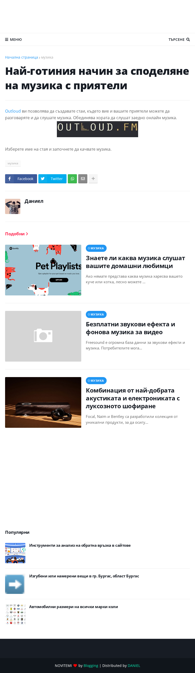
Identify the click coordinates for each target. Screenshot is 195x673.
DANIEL (134, 665)
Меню (16, 39)
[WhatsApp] (72, 178)
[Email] (82, 178)
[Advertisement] (97, 16)
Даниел (34, 201)
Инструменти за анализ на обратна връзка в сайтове (80, 545)
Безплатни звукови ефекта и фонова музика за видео (130, 328)
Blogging (91, 665)
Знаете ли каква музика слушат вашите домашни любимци (135, 262)
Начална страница (21, 57)
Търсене (177, 39)
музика (47, 57)
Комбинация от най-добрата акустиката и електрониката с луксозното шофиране (133, 398)
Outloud (13, 111)
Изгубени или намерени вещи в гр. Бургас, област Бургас (84, 576)
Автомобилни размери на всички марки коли (73, 606)
